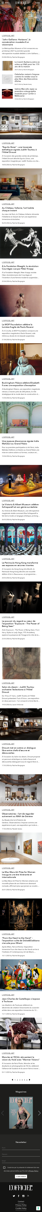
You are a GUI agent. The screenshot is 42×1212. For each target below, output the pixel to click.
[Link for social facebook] (19, 1196)
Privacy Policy (33, 1171)
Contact (21, 1201)
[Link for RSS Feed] (28, 1196)
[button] (39, 1113)
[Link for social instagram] (23, 1196)
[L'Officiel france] (21, 2)
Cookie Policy (21, 1208)
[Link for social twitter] (14, 1196)
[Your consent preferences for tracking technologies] (38, 1208)
